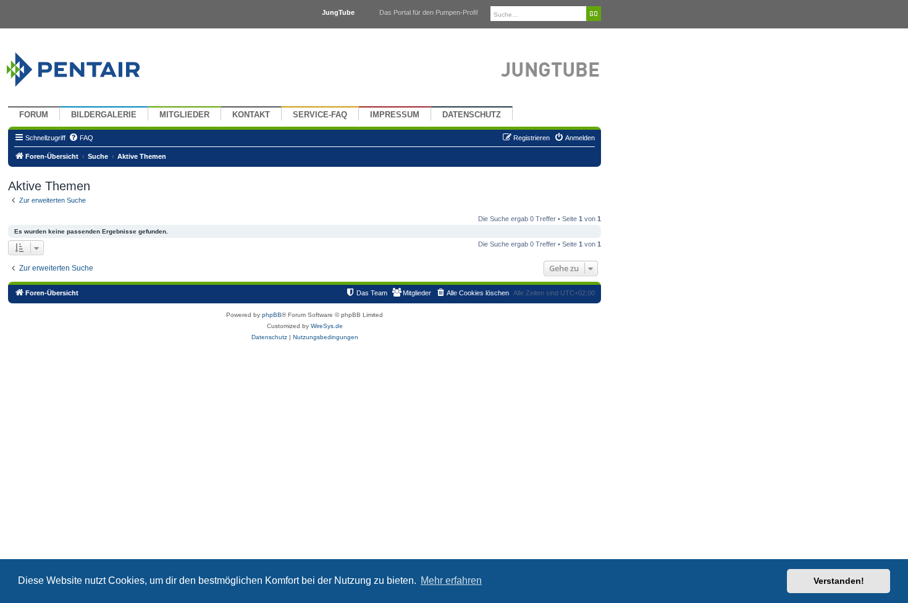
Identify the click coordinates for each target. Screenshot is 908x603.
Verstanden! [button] (838, 581)
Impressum (394, 115)
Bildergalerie (104, 115)
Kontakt (251, 115)
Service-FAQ (320, 115)
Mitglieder (184, 115)
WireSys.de (327, 326)
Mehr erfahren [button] (451, 580)
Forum (33, 115)
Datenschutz (471, 115)
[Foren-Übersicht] (88, 66)
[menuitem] (81, 137)
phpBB (272, 314)
